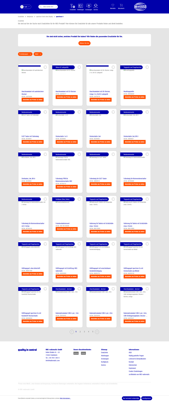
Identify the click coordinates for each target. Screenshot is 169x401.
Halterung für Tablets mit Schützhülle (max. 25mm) (135, 224)
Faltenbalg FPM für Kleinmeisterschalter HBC (64, 179)
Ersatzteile (104, 352)
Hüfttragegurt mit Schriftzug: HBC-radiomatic (67, 269)
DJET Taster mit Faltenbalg (30, 136)
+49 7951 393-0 (53, 358)
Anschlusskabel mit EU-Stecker (66, 91)
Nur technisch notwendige (131, 398)
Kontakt (131, 362)
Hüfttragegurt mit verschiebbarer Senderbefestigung (100, 269)
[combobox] (48, 7)
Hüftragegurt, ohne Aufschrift (31, 268)
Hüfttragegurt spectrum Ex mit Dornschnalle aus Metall (133, 269)
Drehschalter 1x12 (62, 136)
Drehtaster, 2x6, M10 (28, 178)
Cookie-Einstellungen (135, 371)
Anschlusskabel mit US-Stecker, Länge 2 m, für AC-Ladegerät (100, 92)
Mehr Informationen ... (65, 398)
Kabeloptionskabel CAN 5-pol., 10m (67, 313)
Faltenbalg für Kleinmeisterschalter (135, 178)
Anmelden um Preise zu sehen (32, 100)
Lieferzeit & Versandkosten (137, 359)
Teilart (37, 54)
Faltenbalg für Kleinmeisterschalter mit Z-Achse (33, 224)
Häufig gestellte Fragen (136, 356)
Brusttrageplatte (129, 91)
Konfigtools (104, 362)
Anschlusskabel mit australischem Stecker (33, 92)
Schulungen (105, 359)
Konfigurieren (146, 398)
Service (103, 365)
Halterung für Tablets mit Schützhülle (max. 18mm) (101, 224)
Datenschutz (133, 365)
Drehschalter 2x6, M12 (131, 136)
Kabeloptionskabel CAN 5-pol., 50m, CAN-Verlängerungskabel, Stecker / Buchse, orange (135, 314)
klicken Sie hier (84, 43)
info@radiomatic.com (53, 360)
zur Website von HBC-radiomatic (139, 374)
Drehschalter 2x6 (95, 136)
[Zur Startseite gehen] (138, 6)
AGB (130, 352)
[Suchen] (56, 7)
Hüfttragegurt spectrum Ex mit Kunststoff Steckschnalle (31, 314)
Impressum (132, 368)
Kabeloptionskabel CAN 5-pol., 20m (101, 313)
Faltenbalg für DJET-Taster (98, 178)
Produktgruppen (24, 54)
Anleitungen (105, 356)
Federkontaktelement (62, 223)
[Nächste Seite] (97, 332)
